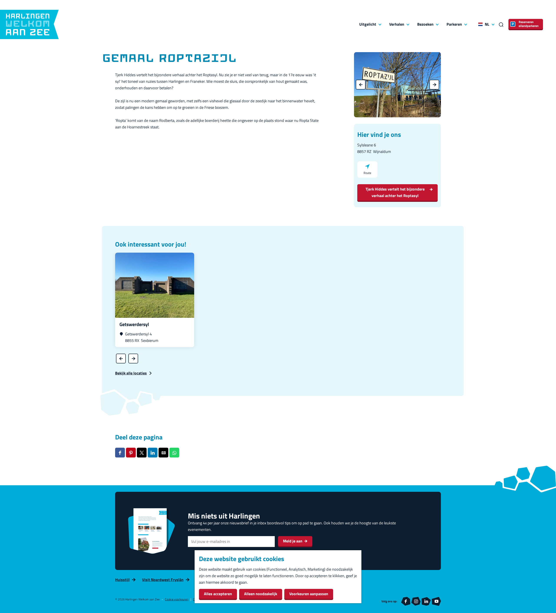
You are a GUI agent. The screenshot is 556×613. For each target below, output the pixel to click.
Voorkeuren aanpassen (308, 594)
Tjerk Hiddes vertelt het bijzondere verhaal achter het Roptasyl (395, 192)
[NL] (480, 24)
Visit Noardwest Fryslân (163, 580)
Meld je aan (292, 541)
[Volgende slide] (434, 84)
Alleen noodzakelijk (260, 594)
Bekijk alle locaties (131, 373)
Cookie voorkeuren (177, 599)
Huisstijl (122, 580)
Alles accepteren (218, 594)
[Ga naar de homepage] (29, 24)
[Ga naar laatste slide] (361, 84)
